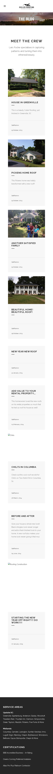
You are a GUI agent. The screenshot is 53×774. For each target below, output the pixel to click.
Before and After (22, 516)
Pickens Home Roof (23, 172)
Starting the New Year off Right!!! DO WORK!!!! (24, 620)
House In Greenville (24, 102)
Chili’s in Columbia (23, 467)
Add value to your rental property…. (23, 392)
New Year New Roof (24, 351)
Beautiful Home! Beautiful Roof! (22, 310)
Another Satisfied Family (23, 244)
